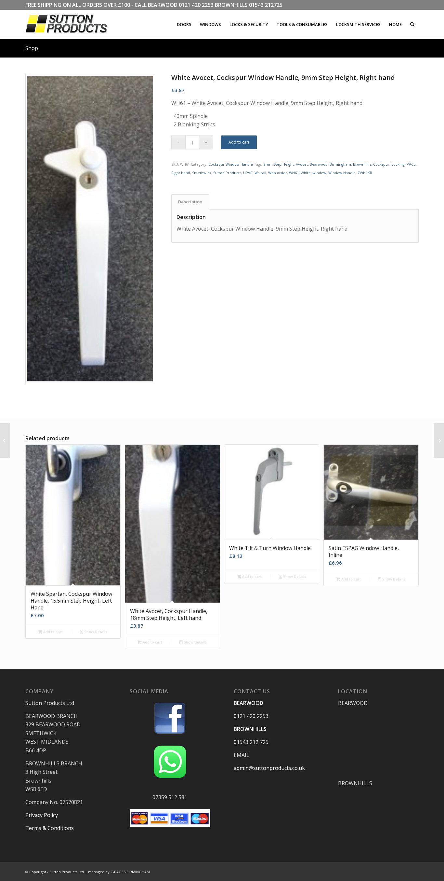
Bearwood (319, 164)
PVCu (411, 164)
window (319, 172)
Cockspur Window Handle (230, 164)
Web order (277, 172)
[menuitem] (184, 24)
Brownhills (362, 164)
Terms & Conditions (49, 828)
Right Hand (180, 172)
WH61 (294, 172)
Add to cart (239, 142)
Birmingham (340, 164)
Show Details (95, 631)
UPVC (248, 172)
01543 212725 (265, 4)
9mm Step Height (279, 164)
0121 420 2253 (196, 4)
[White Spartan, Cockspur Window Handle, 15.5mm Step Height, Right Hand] (439, 440)
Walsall (260, 172)
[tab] (190, 201)
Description (190, 202)
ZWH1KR (365, 172)
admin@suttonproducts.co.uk (269, 768)
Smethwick (201, 172)
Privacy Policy (41, 815)
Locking (398, 164)
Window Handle (342, 172)
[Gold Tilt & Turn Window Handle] (5, 440)
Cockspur (381, 164)
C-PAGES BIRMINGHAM (130, 871)
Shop (31, 48)
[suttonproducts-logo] (73, 24)
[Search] (412, 24)
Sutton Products (227, 172)
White (306, 172)
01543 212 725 (251, 742)
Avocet (302, 164)
